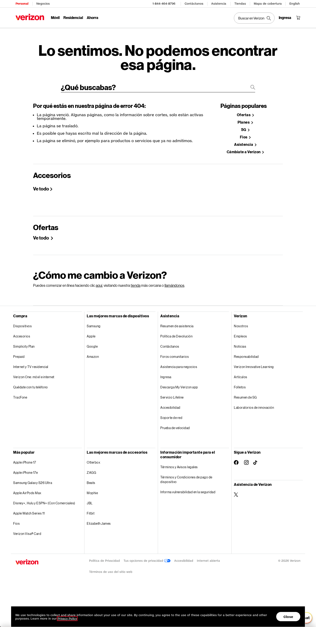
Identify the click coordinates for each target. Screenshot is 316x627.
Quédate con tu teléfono (30, 387)
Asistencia (218, 3)
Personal (21, 3)
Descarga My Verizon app (179, 387)
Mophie (92, 493)
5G (244, 130)
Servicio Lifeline (172, 397)
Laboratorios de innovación (254, 407)
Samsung (94, 326)
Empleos (240, 336)
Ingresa (165, 377)
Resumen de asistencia (177, 326)
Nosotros (241, 326)
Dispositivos (22, 326)
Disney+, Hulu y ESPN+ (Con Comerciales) (44, 503)
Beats (91, 483)
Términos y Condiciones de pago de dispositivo (186, 479)
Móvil (55, 17)
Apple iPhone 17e (25, 472)
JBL (90, 503)
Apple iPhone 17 (24, 462)
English (294, 3)
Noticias (240, 346)
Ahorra (92, 17)
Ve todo (41, 188)
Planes (244, 122)
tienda (135, 285)
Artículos (240, 377)
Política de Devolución (176, 336)
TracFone (20, 397)
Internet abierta (208, 560)
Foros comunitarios (174, 357)
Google (92, 346)
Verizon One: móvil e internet (33, 377)
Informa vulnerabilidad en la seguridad (187, 492)
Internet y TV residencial (30, 367)
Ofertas (244, 115)
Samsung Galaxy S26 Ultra (32, 483)
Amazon (93, 357)
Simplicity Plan (24, 346)
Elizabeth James (99, 523)
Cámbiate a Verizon (244, 152)
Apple (91, 336)
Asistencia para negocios (178, 367)
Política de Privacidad (104, 560)
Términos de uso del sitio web (110, 572)
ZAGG (91, 472)
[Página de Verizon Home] (29, 17)
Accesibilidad (170, 407)
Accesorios (21, 336)
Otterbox (93, 462)
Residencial (73, 17)
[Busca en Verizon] (254, 18)
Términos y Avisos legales (179, 467)
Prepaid (19, 357)
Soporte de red (171, 418)
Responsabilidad (246, 357)
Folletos (240, 387)
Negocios (43, 3)
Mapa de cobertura (268, 3)
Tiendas (240, 3)
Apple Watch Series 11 (29, 513)
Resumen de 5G (245, 397)
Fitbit (90, 513)
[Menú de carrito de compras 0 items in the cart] (298, 17)
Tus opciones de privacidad (144, 560)
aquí (99, 285)
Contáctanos (194, 3)
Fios (244, 137)
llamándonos (174, 285)
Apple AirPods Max (27, 493)
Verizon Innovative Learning (254, 367)
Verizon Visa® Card (27, 534)
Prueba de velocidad (175, 428)
